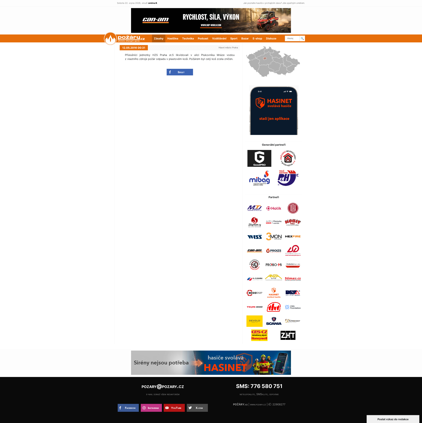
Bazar (245, 38)
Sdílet (181, 72)
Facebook (130, 407)
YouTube (176, 407)
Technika (188, 38)
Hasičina (172, 38)
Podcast (203, 38)
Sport (233, 38)
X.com (199, 407)
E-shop (257, 38)
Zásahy (158, 38)
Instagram (153, 407)
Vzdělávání (219, 38)
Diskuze (271, 38)
